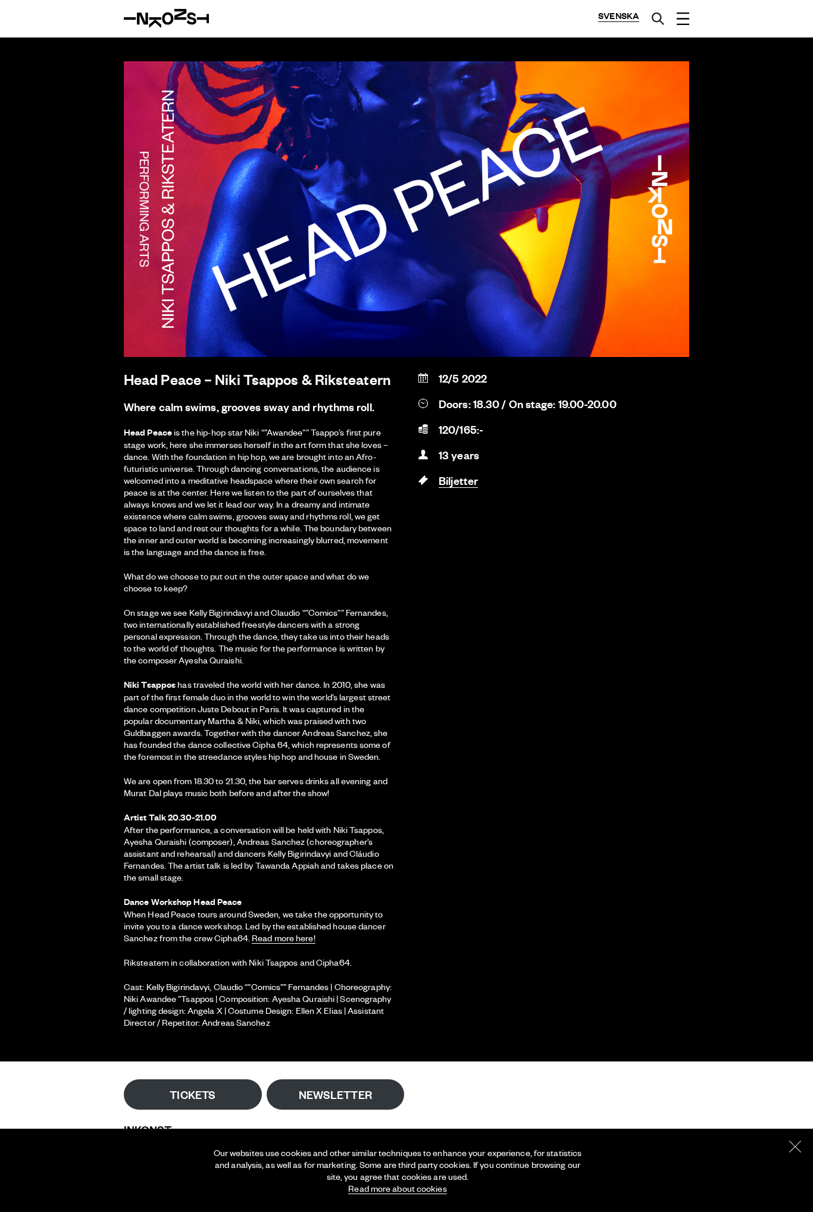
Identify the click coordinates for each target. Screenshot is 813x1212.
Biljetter (458, 480)
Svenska (618, 15)
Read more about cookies (397, 1188)
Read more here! (283, 937)
